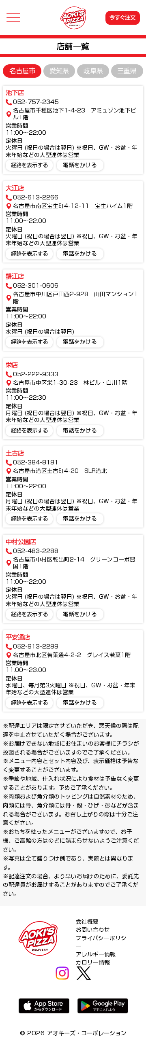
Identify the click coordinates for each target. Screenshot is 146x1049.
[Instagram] (62, 973)
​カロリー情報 (93, 962)
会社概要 (87, 921)
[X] (83, 973)
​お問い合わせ (93, 929)
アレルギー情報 (96, 954)
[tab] (22, 70)
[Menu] (13, 18)
